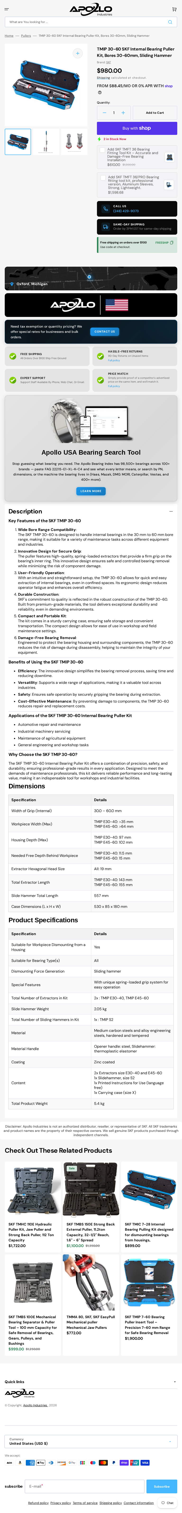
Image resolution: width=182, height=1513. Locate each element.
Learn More (91, 491)
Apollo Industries (35, 1405)
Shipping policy (111, 1503)
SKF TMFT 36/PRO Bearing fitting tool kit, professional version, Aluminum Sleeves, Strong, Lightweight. (133, 182)
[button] (6, 9)
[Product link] (33, 1206)
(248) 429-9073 (126, 211)
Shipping (103, 78)
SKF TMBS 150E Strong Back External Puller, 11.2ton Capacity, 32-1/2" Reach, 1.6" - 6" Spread (91, 1232)
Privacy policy (60, 1503)
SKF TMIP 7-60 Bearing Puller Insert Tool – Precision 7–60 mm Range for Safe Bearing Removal (147, 1325)
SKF (108, 62)
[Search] (171, 22)
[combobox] (91, 22)
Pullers (26, 36)
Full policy (114, 360)
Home (9, 36)
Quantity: (103, 103)
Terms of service (85, 1503)
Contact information (139, 1503)
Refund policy (38, 1503)
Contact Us (105, 332)
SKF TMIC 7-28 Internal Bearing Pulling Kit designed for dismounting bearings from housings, (149, 1232)
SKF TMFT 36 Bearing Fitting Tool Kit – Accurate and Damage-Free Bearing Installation (132, 155)
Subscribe (162, 1487)
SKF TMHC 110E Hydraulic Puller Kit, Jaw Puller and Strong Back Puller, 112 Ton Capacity (31, 1232)
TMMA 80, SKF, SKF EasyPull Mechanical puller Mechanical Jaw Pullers (91, 1322)
